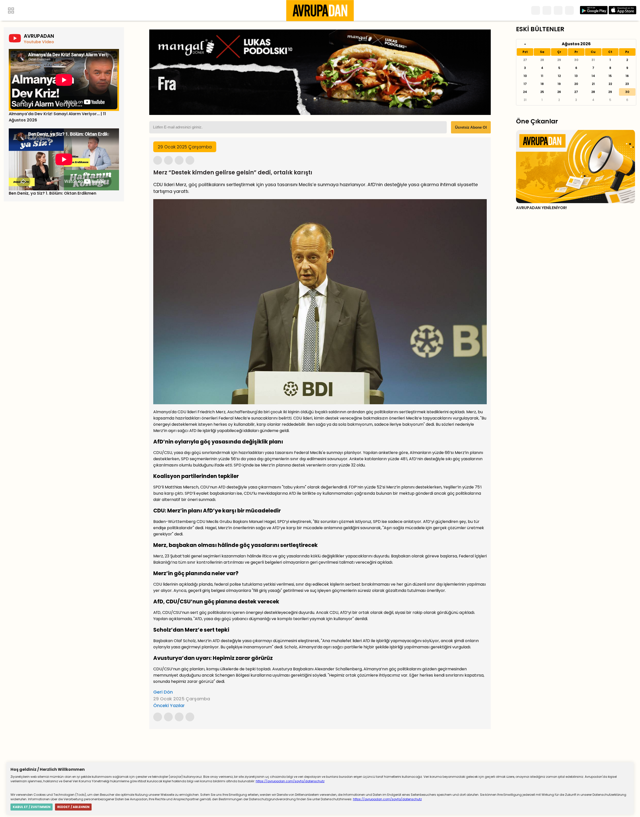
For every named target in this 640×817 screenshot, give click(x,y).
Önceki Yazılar (169, 705)
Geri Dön (163, 692)
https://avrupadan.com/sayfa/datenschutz (290, 781)
